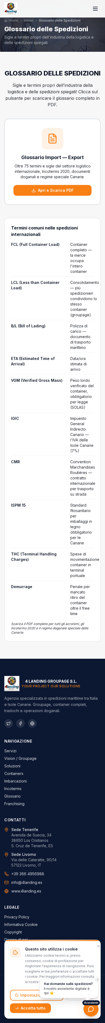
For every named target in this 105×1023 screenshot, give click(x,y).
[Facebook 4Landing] (20, 723)
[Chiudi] (98, 946)
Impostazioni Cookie (39, 995)
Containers (13, 773)
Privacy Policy (16, 917)
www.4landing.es (26, 891)
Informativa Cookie (21, 924)
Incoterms (13, 788)
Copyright (13, 932)
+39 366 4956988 (27, 873)
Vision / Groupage (20, 758)
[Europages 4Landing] (32, 723)
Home (13, 20)
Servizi (10, 751)
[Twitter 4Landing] (8, 723)
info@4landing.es (26, 882)
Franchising (14, 803)
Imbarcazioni (15, 781)
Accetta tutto (33, 1008)
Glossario (12, 796)
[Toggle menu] (95, 8)
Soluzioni (12, 766)
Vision (28, 20)
